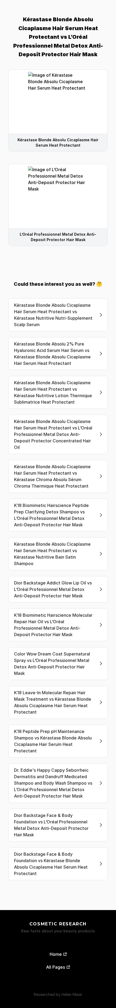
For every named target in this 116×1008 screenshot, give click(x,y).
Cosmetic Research (58, 923)
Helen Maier (72, 994)
